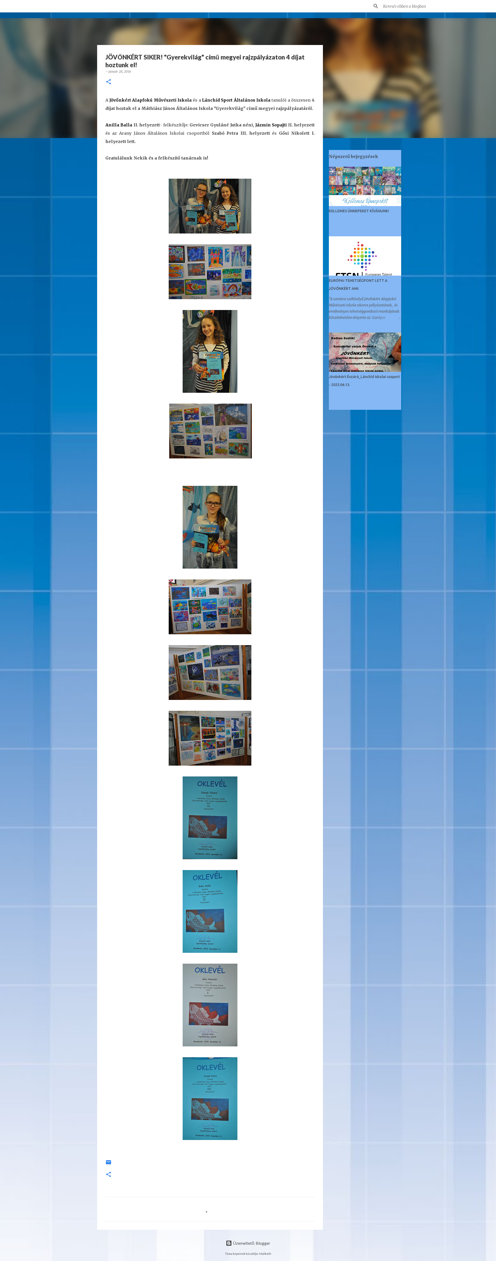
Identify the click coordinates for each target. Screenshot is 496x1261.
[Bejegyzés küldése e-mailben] (108, 1164)
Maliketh (265, 1253)
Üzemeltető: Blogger (251, 1243)
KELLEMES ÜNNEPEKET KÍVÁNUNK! (359, 211)
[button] (108, 82)
